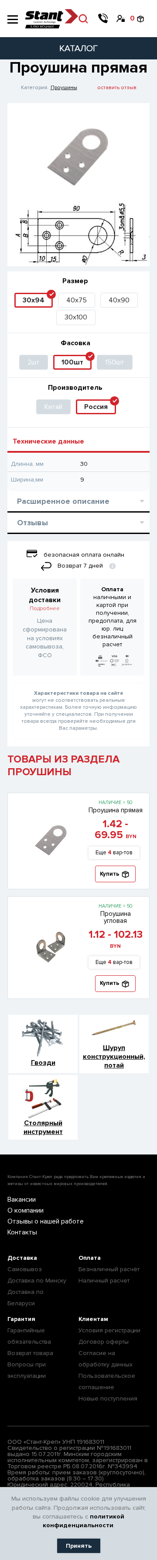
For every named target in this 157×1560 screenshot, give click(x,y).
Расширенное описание (63, 501)
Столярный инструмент (43, 1127)
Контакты (22, 1232)
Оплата (89, 1258)
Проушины (64, 87)
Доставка (22, 1258)
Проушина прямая (116, 810)
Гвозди (43, 1062)
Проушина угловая (115, 917)
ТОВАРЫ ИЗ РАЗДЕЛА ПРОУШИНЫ (63, 765)
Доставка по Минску (36, 1280)
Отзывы (32, 522)
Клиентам (93, 1319)
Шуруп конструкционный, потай (114, 1056)
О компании (25, 1210)
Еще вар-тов (114, 852)
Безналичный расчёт (109, 1269)
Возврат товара (30, 1353)
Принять (79, 1546)
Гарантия (21, 1319)
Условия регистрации (109, 1330)
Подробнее (45, 608)
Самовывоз (24, 1269)
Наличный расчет (104, 1280)
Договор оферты (103, 1341)
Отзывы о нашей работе (45, 1221)
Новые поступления (107, 1398)
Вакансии (21, 1199)
